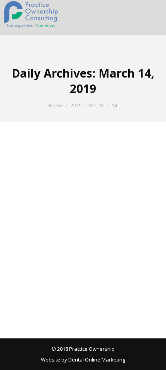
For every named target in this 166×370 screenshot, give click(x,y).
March (96, 105)
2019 (76, 105)
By (58, 283)
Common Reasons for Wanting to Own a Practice (75, 265)
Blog (22, 283)
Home (56, 105)
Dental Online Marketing (96, 359)
